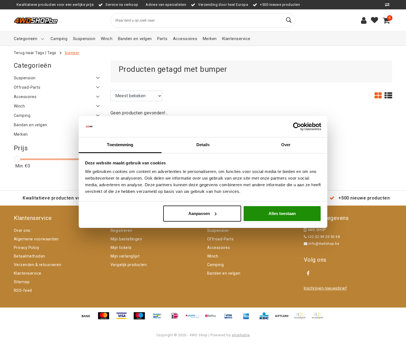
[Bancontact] (159, 318)
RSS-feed (23, 290)
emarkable (241, 335)
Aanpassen (199, 213)
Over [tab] (286, 144)
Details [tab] (203, 144)
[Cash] (283, 318)
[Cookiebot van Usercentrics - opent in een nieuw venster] (297, 126)
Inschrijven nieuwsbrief (325, 288)
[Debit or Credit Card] (318, 318)
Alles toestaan (282, 213)
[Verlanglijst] (374, 20)
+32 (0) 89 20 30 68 (323, 237)
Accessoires (218, 247)
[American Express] (248, 318)
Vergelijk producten (128, 264)
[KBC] (266, 318)
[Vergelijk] (388, 4)
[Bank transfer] (88, 318)
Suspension (218, 230)
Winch (212, 256)
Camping (215, 264)
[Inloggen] (364, 20)
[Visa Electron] (230, 318)
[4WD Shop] (36, 20)
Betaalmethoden (29, 256)
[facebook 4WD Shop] (308, 273)
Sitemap (22, 282)
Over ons (22, 230)
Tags (51, 53)
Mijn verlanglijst (124, 256)
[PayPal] (301, 318)
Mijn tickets (121, 247)
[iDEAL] (177, 318)
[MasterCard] (105, 318)
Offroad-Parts (220, 239)
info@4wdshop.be (324, 243)
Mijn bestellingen (126, 239)
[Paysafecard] (195, 318)
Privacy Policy (26, 247)
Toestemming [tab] (120, 144)
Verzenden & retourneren (37, 264)
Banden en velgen (224, 273)
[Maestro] (141, 318)
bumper (72, 53)
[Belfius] (212, 318)
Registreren (121, 230)
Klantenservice (27, 273)
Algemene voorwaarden (36, 239)
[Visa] (123, 318)
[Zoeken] (289, 20)
